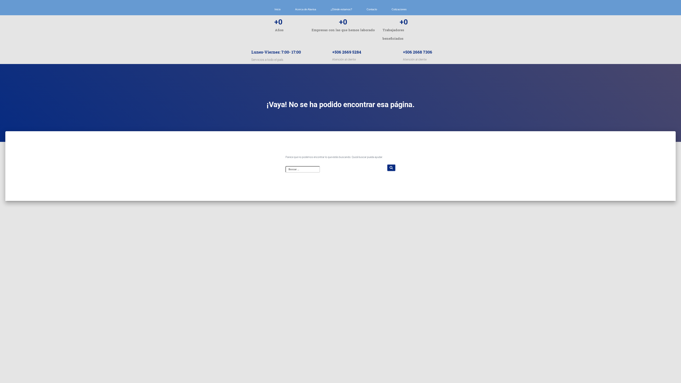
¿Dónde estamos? (341, 9)
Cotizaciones (399, 9)
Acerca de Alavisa (305, 9)
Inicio (278, 9)
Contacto (372, 9)
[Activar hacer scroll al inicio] (676, 377)
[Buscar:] (336, 171)
